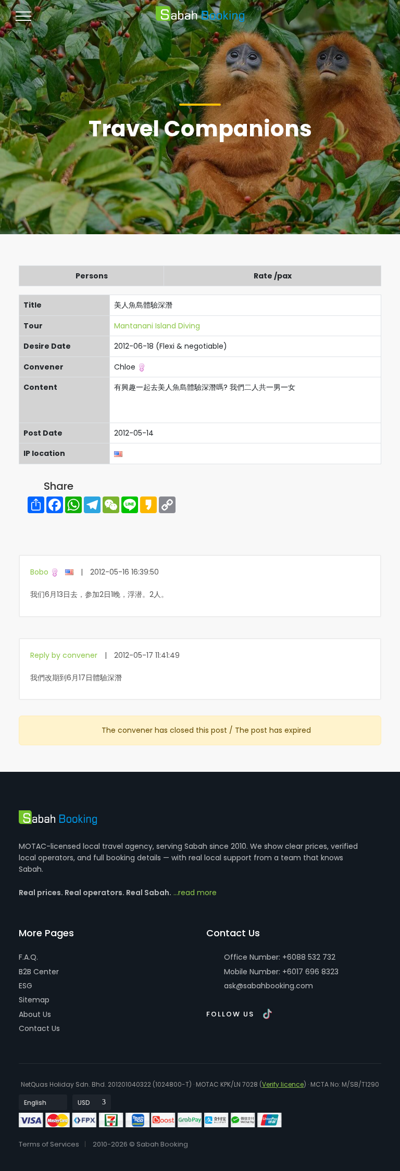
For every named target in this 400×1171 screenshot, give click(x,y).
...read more (195, 892)
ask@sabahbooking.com (268, 986)
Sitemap (34, 1000)
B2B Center (39, 971)
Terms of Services (49, 1144)
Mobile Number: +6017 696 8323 (280, 971)
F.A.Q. (28, 957)
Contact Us (39, 1028)
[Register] (353, 21)
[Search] (372, 21)
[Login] (334, 21)
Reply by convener (63, 655)
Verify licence (283, 1084)
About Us (35, 1014)
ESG (25, 986)
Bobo (39, 572)
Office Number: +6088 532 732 (278, 957)
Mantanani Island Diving (157, 326)
